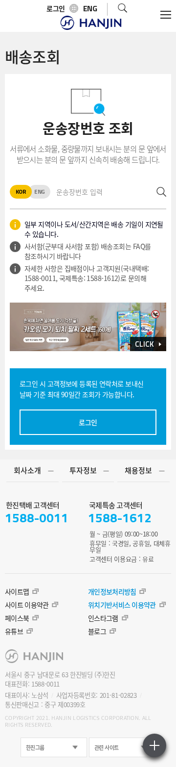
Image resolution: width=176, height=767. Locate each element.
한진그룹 (35, 747)
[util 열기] (154, 745)
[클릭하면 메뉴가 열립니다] (165, 15)
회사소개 (27, 470)
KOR (21, 191)
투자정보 (83, 470)
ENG (39, 191)
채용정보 (138, 470)
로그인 (88, 422)
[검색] (123, 9)
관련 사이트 (106, 747)
